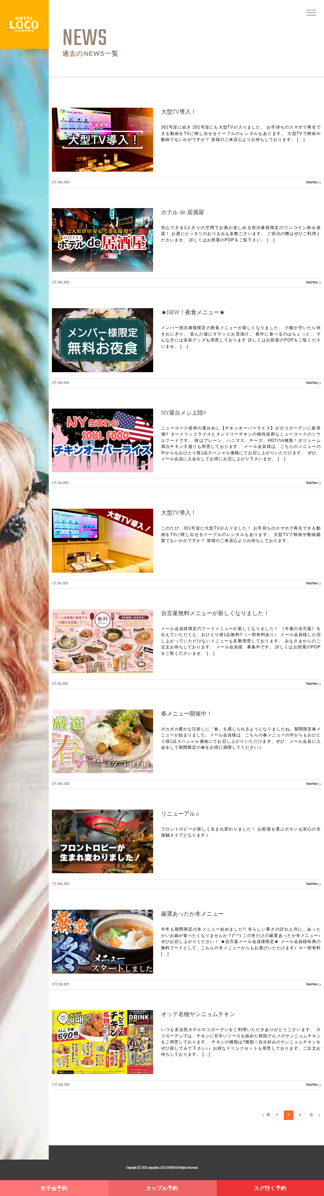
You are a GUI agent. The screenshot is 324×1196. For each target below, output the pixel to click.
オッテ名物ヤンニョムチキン (198, 1014)
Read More (312, 182)
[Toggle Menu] (311, 13)
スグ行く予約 (270, 1189)
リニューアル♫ (180, 813)
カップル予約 (162, 1189)
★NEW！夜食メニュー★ (193, 312)
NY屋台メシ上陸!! (183, 412)
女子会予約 (53, 1189)
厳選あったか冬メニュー (192, 913)
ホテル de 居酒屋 (182, 212)
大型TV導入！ (178, 111)
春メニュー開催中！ (186, 713)
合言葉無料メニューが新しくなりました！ (215, 613)
